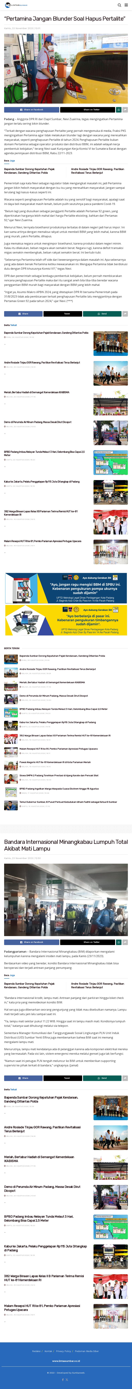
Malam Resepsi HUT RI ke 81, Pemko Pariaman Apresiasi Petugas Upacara (42, 541)
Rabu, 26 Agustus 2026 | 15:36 (20, 337)
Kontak (48, 1351)
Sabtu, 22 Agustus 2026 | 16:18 (20, 486)
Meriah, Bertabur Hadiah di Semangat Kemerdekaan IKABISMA (36, 392)
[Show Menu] (126, 5)
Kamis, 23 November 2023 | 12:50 (22, 858)
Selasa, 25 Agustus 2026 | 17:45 (21, 397)
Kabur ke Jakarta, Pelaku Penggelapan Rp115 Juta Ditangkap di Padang (41, 481)
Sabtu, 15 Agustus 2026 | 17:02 (35, 806)
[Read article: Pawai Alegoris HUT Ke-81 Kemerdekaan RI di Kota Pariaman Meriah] (11, 766)
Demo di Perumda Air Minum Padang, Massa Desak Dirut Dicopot (37, 422)
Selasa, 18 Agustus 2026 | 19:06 (36, 780)
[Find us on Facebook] (63, 1380)
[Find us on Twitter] (66, 1380)
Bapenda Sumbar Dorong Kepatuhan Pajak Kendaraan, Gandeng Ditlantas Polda (46, 332)
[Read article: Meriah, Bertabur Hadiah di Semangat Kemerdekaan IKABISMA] (111, 403)
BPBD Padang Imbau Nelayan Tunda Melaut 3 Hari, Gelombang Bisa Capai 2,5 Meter (64, 709)
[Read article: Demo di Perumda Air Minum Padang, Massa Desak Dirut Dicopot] (111, 433)
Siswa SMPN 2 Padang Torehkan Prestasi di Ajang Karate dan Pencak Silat (59, 775)
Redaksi (36, 1351)
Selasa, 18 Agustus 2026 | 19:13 (20, 519)
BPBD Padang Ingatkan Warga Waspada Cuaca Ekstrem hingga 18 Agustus (59, 788)
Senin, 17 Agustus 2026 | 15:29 (35, 793)
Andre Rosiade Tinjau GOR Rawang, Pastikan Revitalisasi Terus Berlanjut (42, 362)
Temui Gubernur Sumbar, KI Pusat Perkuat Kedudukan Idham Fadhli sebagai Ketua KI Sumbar (68, 802)
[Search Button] (119, 5)
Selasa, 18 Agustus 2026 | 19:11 (20, 546)
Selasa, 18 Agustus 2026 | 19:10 (36, 766)
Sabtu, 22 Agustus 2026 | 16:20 (20, 460)
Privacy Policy (63, 1351)
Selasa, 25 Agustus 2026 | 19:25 (21, 367)
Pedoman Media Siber (87, 1351)
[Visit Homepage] (16, 5)
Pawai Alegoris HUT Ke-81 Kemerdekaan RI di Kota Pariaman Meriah (55, 762)
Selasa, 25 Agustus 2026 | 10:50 (21, 426)
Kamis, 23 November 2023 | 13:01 (22, 28)
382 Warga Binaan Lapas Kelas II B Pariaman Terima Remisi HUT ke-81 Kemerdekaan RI (65, 735)
